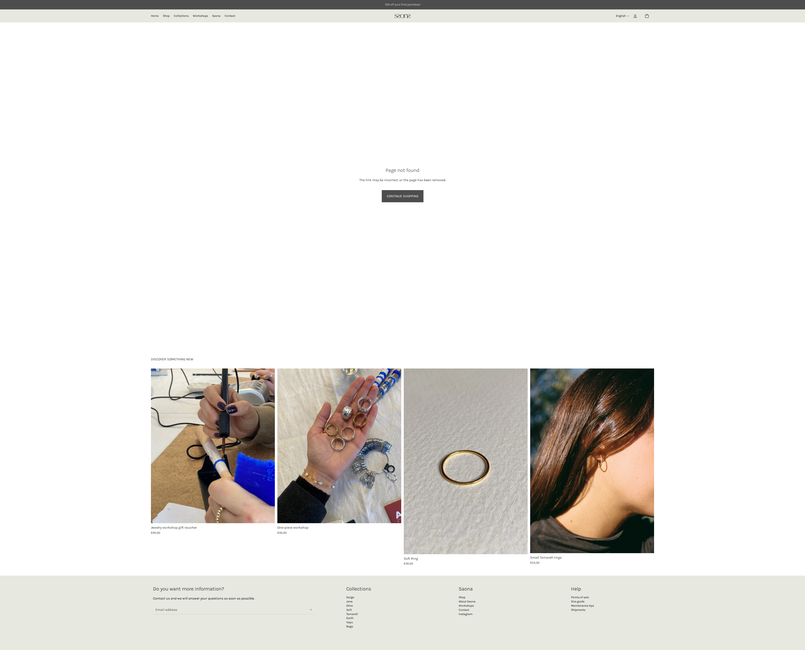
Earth (349, 618)
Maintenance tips (582, 605)
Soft (349, 610)
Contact (464, 610)
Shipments (578, 610)
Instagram (466, 614)
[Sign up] (310, 609)
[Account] (635, 16)
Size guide (577, 601)
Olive (349, 605)
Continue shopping (402, 196)
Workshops (466, 605)
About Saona (467, 601)
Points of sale (580, 597)
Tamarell (352, 614)
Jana (349, 601)
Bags (349, 626)
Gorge (350, 597)
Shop (462, 597)
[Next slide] (270, 445)
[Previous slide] (155, 445)
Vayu (349, 622)
